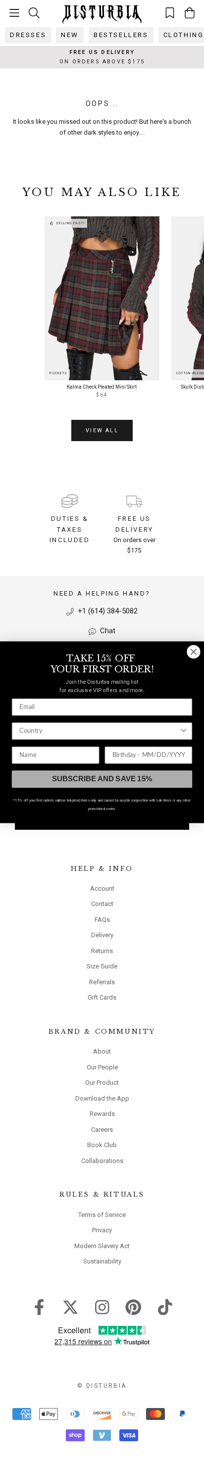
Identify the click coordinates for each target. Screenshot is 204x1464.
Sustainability (102, 1261)
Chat (106, 630)
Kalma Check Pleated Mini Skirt (102, 387)
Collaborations (102, 1160)
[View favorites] (169, 12)
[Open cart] (189, 12)
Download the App (102, 1098)
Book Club (102, 1145)
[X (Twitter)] (70, 1306)
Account (102, 888)
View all (102, 430)
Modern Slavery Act (102, 1246)
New (70, 35)
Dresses (28, 35)
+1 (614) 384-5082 (107, 610)
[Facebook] (39, 1306)
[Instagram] (102, 1306)
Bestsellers (121, 35)
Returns (102, 951)
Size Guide (102, 966)
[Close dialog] (193, 651)
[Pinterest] (133, 1306)
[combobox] (99, 731)
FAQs (102, 919)
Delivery (102, 935)
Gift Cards (102, 997)
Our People (102, 1067)
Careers (102, 1129)
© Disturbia (101, 1385)
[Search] (34, 12)
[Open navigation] (14, 12)
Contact (102, 904)
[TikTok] (165, 1306)
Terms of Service (102, 1214)
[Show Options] (183, 731)
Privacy (102, 1230)
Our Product (102, 1082)
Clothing (183, 35)
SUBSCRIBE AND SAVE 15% (102, 779)
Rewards (102, 1113)
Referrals (102, 982)
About (102, 1051)
